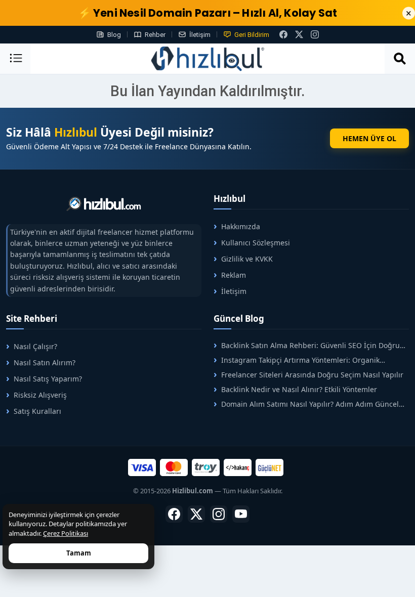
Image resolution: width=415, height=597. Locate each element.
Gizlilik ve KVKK (247, 259)
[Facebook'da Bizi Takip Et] (283, 34)
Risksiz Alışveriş (40, 395)
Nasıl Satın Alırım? (44, 362)
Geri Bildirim (251, 34)
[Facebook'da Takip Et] (174, 514)
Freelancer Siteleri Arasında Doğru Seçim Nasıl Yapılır (312, 374)
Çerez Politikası (65, 533)
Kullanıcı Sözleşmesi (255, 242)
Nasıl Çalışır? (35, 346)
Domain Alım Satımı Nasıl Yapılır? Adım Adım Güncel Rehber (306, 404)
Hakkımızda (240, 226)
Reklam (233, 275)
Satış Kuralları (37, 411)
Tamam (78, 553)
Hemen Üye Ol (369, 138)
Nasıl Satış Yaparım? (48, 378)
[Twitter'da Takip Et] (196, 514)
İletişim (200, 34)
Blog (114, 34)
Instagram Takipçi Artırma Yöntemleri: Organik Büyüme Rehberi (297, 360)
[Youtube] (241, 514)
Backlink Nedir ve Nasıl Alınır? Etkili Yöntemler (299, 389)
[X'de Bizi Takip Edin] (299, 34)
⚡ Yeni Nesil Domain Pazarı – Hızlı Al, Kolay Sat (208, 13)
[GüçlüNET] (269, 467)
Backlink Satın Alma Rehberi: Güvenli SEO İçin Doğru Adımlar (307, 345)
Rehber (155, 34)
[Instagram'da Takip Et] (315, 34)
